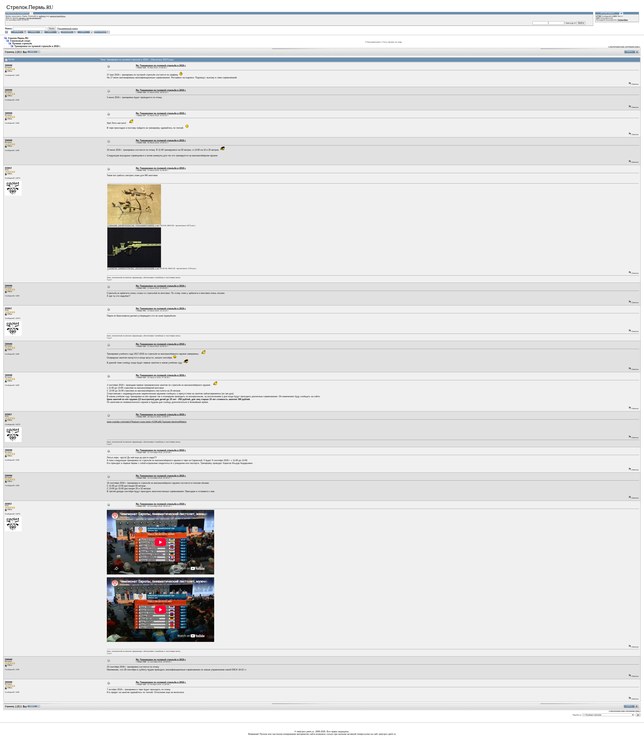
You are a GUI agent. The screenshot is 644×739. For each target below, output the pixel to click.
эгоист (8, 167)
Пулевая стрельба (22, 43)
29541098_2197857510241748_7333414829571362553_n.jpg (134, 225)
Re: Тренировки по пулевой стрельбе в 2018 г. (161, 65)
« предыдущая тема (616, 46)
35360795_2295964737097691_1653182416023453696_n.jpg (134, 268)
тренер (8, 65)
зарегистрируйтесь (57, 16)
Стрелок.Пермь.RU (18, 38)
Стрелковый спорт (20, 41)
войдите (42, 16)
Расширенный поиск (67, 28)
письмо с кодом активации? (30, 18)
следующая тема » (632, 46)
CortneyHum (623, 20)
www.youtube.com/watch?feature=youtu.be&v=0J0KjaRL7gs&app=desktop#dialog (146, 421)
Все (25, 52)
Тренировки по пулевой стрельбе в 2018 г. (37, 46)
